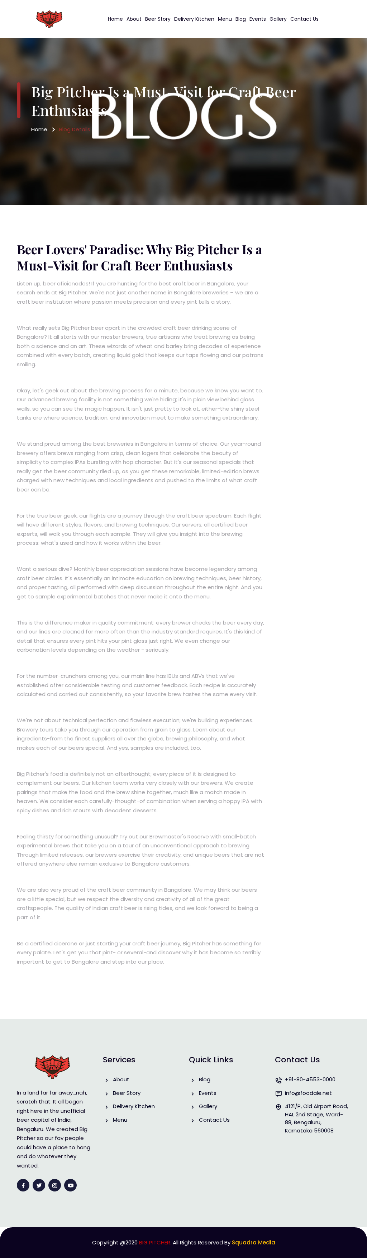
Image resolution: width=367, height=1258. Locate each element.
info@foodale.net (308, 1093)
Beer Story (158, 19)
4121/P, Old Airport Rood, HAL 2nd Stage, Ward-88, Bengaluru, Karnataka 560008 (316, 1118)
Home (115, 19)
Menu (225, 19)
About (134, 19)
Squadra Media (253, 1242)
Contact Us (304, 19)
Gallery (278, 19)
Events (257, 19)
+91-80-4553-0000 (310, 1079)
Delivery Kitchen (194, 19)
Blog (240, 19)
